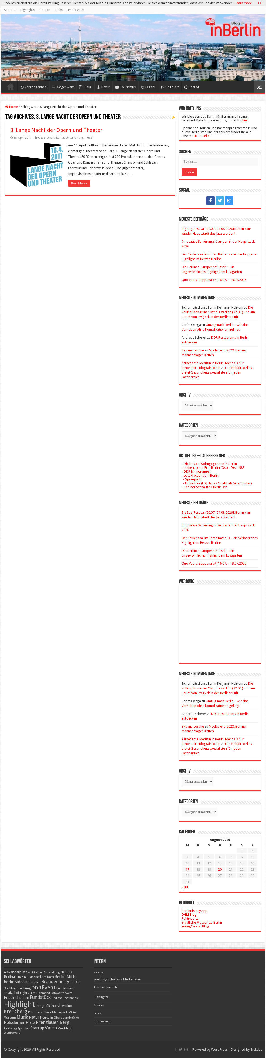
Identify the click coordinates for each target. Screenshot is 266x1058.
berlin (66, 971)
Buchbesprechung (17, 988)
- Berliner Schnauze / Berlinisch (204, 487)
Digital (150, 87)
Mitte (72, 1012)
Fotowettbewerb (61, 993)
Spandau (24, 1028)
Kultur (87, 87)
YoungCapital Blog (195, 926)
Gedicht (56, 998)
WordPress (219, 1050)
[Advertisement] (220, 619)
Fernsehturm (65, 988)
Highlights (27, 10)
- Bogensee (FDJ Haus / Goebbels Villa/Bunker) (217, 483)
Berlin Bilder (26, 977)
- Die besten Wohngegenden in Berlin (209, 464)
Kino (68, 1006)
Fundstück (40, 997)
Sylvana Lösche (193, 350)
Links (59, 10)
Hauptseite (202, 136)
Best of (194, 87)
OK (260, 3)
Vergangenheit (35, 87)
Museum (10, 1017)
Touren (45, 10)
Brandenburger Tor (61, 981)
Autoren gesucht (106, 987)
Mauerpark (60, 1012)
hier (245, 120)
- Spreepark (191, 479)
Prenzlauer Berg (52, 1022)
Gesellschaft (46, 137)
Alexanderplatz (15, 972)
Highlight (19, 1004)
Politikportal (191, 918)
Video (51, 1027)
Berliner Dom (44, 977)
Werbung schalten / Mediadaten (117, 979)
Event (49, 987)
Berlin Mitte (65, 976)
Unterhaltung (75, 137)
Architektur (35, 972)
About (8, 10)
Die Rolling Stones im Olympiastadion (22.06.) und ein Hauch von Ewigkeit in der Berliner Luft (218, 312)
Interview (58, 1006)
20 (220, 869)
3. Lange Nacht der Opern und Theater (56, 130)
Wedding (65, 1028)
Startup (37, 1028)
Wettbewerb (12, 1032)
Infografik (43, 1006)
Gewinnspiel (71, 998)
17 (187, 869)
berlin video (14, 982)
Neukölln (46, 1017)
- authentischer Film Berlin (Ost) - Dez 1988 (213, 468)
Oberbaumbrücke (66, 1017)
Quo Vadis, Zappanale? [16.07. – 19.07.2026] (214, 280)
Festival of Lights (16, 993)
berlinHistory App (195, 911)
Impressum (76, 10)
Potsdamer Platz (19, 1022)
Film (33, 993)
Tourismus (128, 87)
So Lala (170, 87)
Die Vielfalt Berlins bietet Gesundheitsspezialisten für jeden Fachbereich (217, 372)
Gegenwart (65, 87)
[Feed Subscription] (173, 117)
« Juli (185, 887)
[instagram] (229, 200)
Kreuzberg (15, 1012)
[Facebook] (210, 200)
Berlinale (10, 977)
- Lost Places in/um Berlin (200, 475)
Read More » (79, 183)
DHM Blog (189, 915)
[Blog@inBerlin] (133, 47)
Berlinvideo (33, 982)
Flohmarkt (43, 993)
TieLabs (256, 1050)
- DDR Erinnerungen (196, 471)
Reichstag (10, 1028)
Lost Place (44, 1012)
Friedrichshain (16, 997)
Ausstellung (52, 972)
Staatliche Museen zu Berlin (202, 922)
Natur (105, 87)
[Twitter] (220, 200)
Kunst (32, 1012)
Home (10, 86)
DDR (36, 988)
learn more (244, 3)
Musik (22, 1017)
